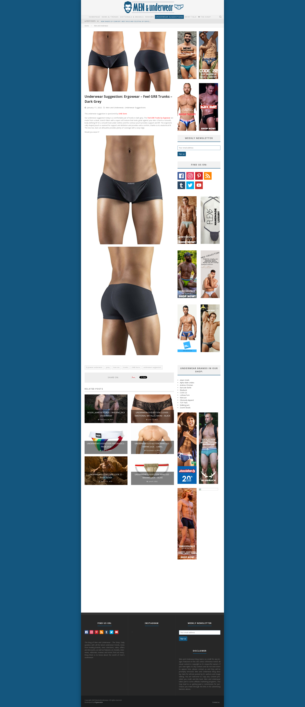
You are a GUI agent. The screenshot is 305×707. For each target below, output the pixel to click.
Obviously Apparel (187, 400)
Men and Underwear (115, 107)
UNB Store (123, 114)
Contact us (215, 702)
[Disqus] (129, 520)
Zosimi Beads (185, 407)
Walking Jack (184, 405)
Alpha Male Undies (187, 382)
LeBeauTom (185, 395)
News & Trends (110, 17)
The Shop (205, 17)
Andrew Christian (186, 385)
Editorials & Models (132, 17)
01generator (98, 702)
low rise (116, 367)
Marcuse (183, 397)
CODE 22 (183, 392)
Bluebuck (183, 390)
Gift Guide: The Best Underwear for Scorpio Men (121, 21)
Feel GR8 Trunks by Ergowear (158, 118)
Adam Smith (184, 380)
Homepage (94, 17)
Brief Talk (190, 17)
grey (108, 367)
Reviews (149, 17)
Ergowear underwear (94, 367)
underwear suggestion (152, 367)
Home (87, 26)
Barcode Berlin (185, 387)
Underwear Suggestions (169, 17)
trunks (125, 367)
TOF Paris (184, 402)
